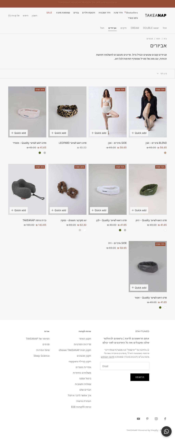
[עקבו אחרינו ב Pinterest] (147, 418)
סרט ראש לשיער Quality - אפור (151, 297)
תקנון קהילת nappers (80, 361)
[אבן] (80, 230)
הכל (165, 27)
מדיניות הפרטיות (82, 344)
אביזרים (112, 27)
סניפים (46, 344)
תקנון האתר (85, 338)
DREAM (135, 27)
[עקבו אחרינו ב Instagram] (156, 418)
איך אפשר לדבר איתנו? (79, 395)
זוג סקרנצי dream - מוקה (73, 220)
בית (165, 39)
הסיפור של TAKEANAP (38, 338)
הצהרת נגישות (83, 401)
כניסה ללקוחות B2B (81, 406)
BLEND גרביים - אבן (156, 142)
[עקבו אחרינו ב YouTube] (138, 418)
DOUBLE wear (151, 27)
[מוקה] (165, 152)
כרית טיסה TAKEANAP (34, 220)
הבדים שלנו (85, 389)
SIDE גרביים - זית (117, 243)
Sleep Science (42, 355)
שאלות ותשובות (83, 384)
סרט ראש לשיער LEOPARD (72, 142)
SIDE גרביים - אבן (117, 142)
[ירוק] (39, 152)
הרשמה (139, 377)
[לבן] (165, 230)
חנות (158, 39)
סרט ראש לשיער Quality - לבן (111, 220)
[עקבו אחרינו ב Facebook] (165, 418)
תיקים (123, 27)
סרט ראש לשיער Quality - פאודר (29, 142)
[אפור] (44, 152)
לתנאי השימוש (107, 357)
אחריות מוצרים (83, 367)
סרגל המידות (43, 350)
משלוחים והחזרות (82, 372)
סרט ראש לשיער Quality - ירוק (151, 220)
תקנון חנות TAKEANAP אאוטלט (75, 350)
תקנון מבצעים (84, 355)
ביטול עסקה (85, 378)
